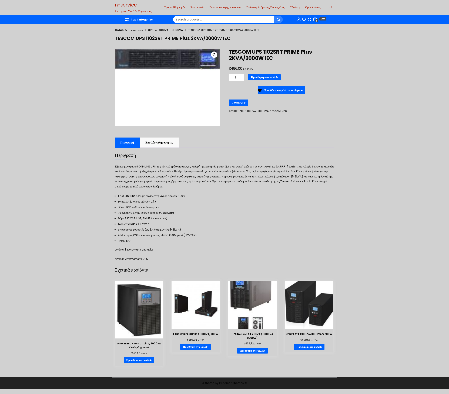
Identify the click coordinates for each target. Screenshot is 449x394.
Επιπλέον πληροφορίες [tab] (159, 143)
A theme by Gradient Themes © (224, 383)
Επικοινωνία (197, 7)
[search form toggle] (331, 7)
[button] (214, 55)
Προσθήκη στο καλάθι (264, 77)
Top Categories (142, 19)
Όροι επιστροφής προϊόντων (225, 7)
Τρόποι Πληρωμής (174, 7)
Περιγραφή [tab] (127, 143)
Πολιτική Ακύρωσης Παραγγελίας (265, 7)
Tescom (275, 111)
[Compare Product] (309, 19)
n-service (126, 5)
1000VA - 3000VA (257, 111)
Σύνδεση (295, 7)
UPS (284, 111)
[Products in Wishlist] (304, 19)
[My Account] (299, 19)
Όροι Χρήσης (312, 7)
